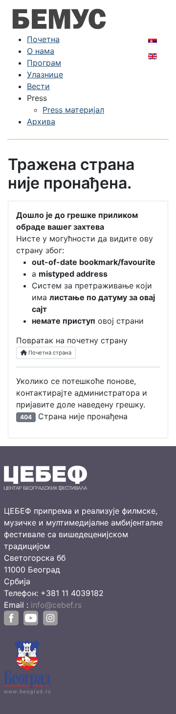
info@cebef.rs (56, 605)
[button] (37, 98)
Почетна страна (49, 352)
